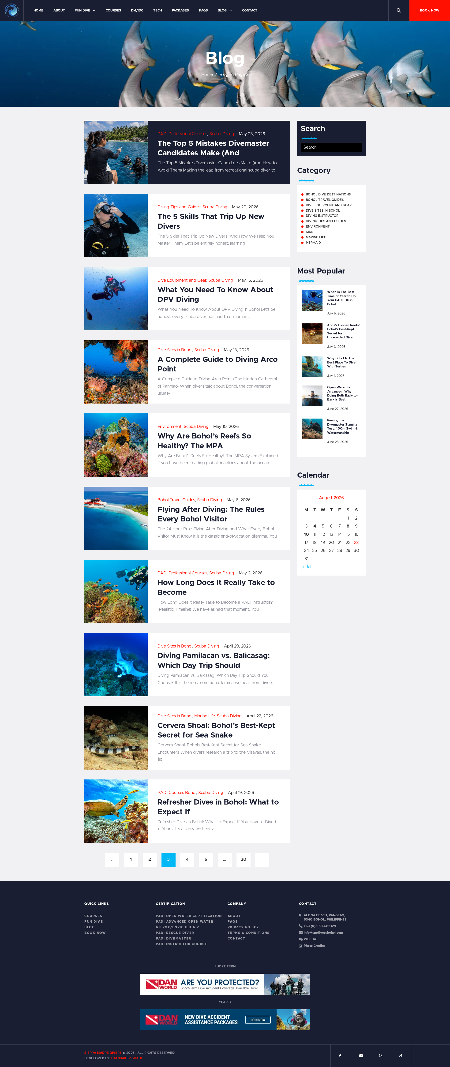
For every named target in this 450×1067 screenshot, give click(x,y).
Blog (222, 10)
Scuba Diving (221, 134)
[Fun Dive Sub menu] (94, 10)
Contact (249, 10)
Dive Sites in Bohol (175, 350)
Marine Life (204, 716)
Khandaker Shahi (126, 1058)
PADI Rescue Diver (175, 933)
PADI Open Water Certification (189, 916)
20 (243, 859)
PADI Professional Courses (182, 134)
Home (38, 10)
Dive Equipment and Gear (182, 280)
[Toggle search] (399, 10)
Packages (180, 10)
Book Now (430, 10)
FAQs (203, 10)
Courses (113, 10)
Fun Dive (82, 10)
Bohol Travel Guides (176, 500)
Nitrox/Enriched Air (177, 927)
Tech (157, 10)
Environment (170, 427)
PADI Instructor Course (181, 944)
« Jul (306, 567)
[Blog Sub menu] (230, 10)
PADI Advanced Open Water (184, 921)
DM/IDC (137, 10)
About (59, 10)
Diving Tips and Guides (179, 207)
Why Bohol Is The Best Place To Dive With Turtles (341, 362)
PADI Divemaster (173, 938)
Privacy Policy (243, 927)
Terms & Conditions (249, 933)
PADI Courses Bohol (177, 793)
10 (306, 534)
